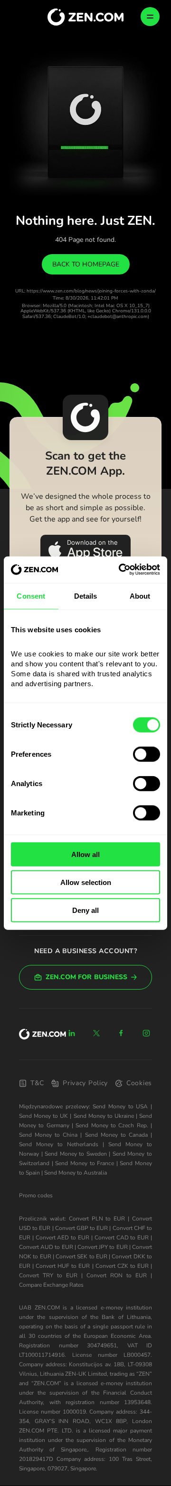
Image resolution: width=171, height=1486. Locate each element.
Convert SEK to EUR (81, 1256)
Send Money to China (48, 1135)
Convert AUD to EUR (46, 1247)
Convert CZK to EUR (122, 1266)
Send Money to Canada (116, 1135)
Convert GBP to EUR (81, 1228)
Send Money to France (84, 1163)
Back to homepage (85, 264)
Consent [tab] (31, 596)
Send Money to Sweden (76, 1154)
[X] (96, 1033)
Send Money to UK (43, 1116)
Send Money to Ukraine (104, 1116)
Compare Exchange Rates (51, 1285)
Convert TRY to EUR (48, 1275)
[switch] (146, 754)
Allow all (85, 854)
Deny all (85, 910)
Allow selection (85, 882)
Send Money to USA (120, 1106)
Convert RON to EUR (116, 1275)
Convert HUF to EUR (63, 1266)
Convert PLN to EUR (97, 1218)
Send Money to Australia (75, 1172)
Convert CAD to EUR (122, 1237)
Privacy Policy (85, 1083)
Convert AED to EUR (62, 1237)
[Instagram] (146, 1033)
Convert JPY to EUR (102, 1247)
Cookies (139, 1083)
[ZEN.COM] (42, 1034)
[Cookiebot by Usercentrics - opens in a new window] (120, 570)
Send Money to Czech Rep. (112, 1125)
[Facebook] (121, 1033)
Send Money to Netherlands (58, 1144)
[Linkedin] (71, 1033)
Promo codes (36, 1195)
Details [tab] (85, 596)
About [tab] (140, 596)
